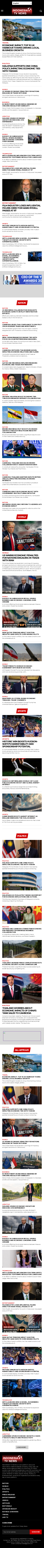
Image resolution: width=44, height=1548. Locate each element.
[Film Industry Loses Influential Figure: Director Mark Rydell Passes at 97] (22, 190)
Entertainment (8, 166)
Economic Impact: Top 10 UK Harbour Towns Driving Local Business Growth (20, 48)
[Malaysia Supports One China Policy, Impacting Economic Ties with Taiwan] (22, 849)
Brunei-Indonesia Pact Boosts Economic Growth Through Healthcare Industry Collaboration (19, 430)
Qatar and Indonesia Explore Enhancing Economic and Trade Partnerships (19, 364)
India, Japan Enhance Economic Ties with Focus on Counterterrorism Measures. (19, 338)
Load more (21, 1447)
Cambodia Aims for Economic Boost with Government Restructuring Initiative (20, 492)
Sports (5, 223)
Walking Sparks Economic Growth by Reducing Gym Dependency (13, 120)
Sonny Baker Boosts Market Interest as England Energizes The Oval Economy (20, 817)
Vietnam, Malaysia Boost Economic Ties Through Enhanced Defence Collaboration (21, 397)
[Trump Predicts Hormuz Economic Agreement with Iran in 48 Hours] (22, 652)
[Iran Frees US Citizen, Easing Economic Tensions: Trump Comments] (22, 685)
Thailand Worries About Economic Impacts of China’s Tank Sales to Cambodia (19, 1010)
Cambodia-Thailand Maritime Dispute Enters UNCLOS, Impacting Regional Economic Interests (21, 478)
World (5, 89)
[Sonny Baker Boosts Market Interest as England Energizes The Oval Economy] (22, 803)
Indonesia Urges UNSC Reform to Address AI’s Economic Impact (22, 505)
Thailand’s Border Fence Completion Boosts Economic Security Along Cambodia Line (22, 963)
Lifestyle (6, 116)
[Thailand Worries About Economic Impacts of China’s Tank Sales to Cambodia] (22, 989)
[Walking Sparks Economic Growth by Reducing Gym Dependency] (35, 120)
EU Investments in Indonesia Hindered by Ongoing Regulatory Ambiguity (19, 105)
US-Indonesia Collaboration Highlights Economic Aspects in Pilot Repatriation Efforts (19, 311)
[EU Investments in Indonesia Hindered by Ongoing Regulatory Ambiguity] (22, 1160)
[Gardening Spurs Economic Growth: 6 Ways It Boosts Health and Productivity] (22, 1422)
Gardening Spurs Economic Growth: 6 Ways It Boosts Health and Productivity (21, 1437)
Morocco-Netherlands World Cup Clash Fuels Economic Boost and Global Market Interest (20, 782)
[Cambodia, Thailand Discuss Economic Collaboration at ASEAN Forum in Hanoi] (22, 449)
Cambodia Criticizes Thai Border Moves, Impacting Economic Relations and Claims (20, 351)
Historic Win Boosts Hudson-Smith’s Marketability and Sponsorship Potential (20, 226)
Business (5, 102)
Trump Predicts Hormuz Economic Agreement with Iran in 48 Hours (17, 667)
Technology (7, 153)
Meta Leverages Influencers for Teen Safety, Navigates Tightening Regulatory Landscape (22, 156)
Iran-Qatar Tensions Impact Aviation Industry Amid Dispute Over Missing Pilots (20, 633)
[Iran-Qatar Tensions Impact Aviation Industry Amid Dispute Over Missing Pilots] (22, 619)
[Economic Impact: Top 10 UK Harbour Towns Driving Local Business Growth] (22, 30)
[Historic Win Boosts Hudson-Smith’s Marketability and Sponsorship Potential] (22, 726)
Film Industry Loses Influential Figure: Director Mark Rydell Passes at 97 (19, 169)
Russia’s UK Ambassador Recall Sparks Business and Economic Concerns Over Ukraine (12, 138)
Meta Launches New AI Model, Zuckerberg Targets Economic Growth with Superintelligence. (20, 240)
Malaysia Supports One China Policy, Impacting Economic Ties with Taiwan (21, 68)
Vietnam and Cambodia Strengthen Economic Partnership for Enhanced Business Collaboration (22, 930)
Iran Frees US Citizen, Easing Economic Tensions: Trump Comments (18, 699)
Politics (6, 63)
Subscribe (36, 1532)
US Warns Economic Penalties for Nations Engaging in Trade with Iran (20, 92)
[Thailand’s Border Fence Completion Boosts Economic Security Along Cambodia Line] (22, 949)
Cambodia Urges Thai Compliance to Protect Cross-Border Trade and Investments (22, 325)
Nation (5, 308)
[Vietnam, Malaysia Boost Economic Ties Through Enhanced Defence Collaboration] (22, 383)
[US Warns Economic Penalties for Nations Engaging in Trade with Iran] (22, 536)
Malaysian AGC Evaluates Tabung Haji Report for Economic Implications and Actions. (22, 896)
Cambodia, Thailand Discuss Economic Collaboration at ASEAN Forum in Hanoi (19, 464)
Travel (5, 43)
